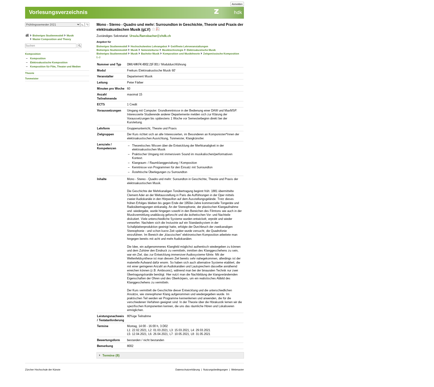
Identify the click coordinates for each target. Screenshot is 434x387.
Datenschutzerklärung (187, 369)
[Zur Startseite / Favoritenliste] (27, 35)
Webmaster (237, 369)
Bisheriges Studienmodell (48, 35)
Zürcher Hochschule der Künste (42, 369)
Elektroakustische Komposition (49, 62)
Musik (70, 35)
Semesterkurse (150, 50)
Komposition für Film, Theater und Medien (55, 66)
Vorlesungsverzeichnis (58, 12)
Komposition (33, 53)
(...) (98, 57)
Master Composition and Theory (52, 39)
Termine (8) (111, 355)
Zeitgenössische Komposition (221, 53)
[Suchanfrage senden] (80, 46)
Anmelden (237, 4)
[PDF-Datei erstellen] (157, 29)
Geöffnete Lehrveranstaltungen (189, 46)
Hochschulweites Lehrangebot (149, 46)
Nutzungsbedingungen (215, 369)
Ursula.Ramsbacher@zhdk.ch (150, 36)
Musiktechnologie (172, 50)
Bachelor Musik (150, 53)
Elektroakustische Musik (201, 50)
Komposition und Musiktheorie (181, 53)
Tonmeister (31, 78)
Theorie (29, 73)
